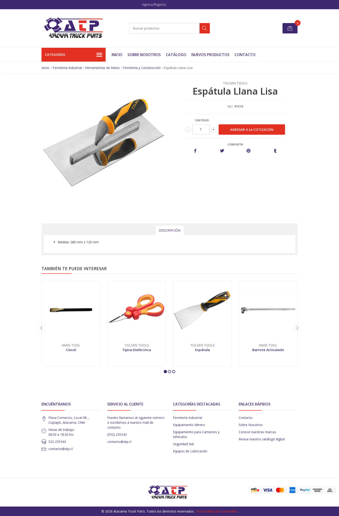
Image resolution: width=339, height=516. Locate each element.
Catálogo (176, 54)
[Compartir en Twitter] (222, 151)
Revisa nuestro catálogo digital (262, 439)
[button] (165, 371)
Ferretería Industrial (67, 68)
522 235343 (57, 441)
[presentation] (41, 327)
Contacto (245, 54)
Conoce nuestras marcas (257, 432)
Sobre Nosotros (144, 54)
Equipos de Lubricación (190, 451)
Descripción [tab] (169, 230)
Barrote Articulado (268, 349)
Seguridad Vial (183, 444)
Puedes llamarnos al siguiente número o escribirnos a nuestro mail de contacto (135, 422)
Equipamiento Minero (189, 425)
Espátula (202, 349)
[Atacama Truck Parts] (76, 28)
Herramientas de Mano (102, 68)
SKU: (230, 106)
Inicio (117, 54)
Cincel (71, 349)
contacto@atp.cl (60, 449)
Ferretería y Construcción (142, 68)
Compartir (235, 144)
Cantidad (202, 120)
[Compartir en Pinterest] (248, 151)
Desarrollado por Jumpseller (216, 511)
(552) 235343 (117, 434)
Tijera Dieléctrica (136, 349)
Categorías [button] (55, 54)
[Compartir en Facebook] (195, 151)
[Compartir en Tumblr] (275, 151)
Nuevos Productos (210, 54)
